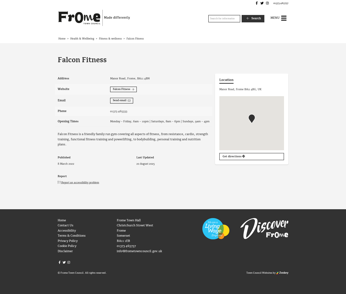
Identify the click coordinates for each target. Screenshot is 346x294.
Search (256, 18)
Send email (119, 100)
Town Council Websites (259, 272)
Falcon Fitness (121, 89)
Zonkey (283, 272)
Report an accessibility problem (80, 182)
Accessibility (67, 230)
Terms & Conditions (72, 236)
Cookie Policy (67, 246)
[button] (251, 118)
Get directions (232, 156)
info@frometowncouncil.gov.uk (139, 251)
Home (62, 220)
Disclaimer (65, 251)
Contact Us (65, 225)
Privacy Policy (68, 241)
